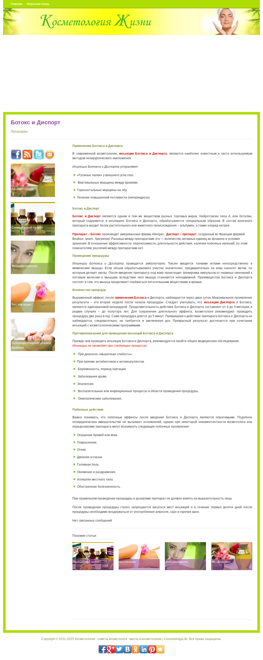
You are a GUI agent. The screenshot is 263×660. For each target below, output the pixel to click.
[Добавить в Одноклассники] (136, 649)
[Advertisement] (131, 73)
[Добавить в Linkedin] (144, 649)
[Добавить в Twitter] (119, 649)
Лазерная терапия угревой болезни (31, 345)
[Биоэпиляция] (33, 296)
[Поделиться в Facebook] (103, 649)
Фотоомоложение (24, 266)
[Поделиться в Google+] (111, 649)
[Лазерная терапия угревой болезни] (33, 334)
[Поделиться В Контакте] (127, 649)
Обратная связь (38, 3)
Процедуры (19, 131)
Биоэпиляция (21, 304)
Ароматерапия (22, 189)
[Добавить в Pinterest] (152, 649)
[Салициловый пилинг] (33, 218)
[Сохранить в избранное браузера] (160, 649)
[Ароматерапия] (33, 180)
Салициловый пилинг (27, 227)
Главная (16, 3)
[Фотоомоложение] (33, 257)
